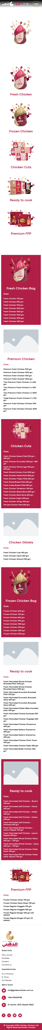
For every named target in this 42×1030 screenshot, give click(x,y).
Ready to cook (21, 200)
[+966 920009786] (4, 998)
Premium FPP (21, 233)
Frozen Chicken (21, 131)
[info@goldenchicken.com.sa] (4, 990)
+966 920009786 (15, 997)
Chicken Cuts (21, 167)
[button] (17, 4)
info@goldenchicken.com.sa (20, 990)
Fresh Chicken (21, 94)
